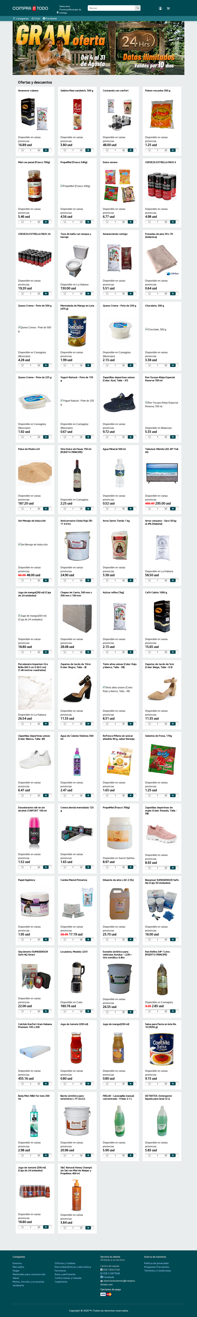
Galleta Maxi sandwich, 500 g (76, 90)
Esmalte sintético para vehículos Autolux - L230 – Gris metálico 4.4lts (117, 954)
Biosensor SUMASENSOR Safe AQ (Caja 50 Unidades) (162, 881)
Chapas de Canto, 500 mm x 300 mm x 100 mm (76, 594)
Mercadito (18, 1266)
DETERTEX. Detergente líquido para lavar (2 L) (158, 1097)
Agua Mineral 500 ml (114, 448)
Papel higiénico (26, 879)
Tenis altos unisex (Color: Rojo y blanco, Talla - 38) (120, 666)
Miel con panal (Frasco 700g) (34, 162)
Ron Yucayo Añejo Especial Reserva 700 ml (160, 379)
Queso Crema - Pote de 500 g (35, 305)
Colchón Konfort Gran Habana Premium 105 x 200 (35, 1026)
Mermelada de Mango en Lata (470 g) (77, 307)
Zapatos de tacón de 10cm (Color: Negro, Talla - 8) (75, 666)
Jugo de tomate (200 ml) (74, 1024)
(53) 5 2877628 (111, 1273)
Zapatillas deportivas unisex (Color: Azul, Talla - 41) (119, 379)
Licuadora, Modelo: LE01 (74, 951)
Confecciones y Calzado (68, 1277)
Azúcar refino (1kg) (113, 592)
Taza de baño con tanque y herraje (75, 235)
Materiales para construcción (29, 1274)
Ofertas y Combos (65, 1263)
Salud (16, 1277)
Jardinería (18, 1285)
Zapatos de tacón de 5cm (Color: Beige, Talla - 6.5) (159, 666)
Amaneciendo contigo (115, 233)
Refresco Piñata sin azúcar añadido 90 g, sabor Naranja (119, 737)
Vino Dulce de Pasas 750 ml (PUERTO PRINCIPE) (75, 450)
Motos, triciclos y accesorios (28, 1281)
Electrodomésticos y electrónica (73, 1266)
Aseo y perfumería (65, 1274)
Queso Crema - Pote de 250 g (119, 305)
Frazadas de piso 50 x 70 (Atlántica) (159, 235)
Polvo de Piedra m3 (29, 448)
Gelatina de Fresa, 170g (158, 735)
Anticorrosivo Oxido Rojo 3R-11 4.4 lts (76, 522)
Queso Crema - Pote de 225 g (35, 377)
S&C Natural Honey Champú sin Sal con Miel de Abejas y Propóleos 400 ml (76, 1170)
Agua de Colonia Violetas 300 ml (76, 737)
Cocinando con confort (116, 90)
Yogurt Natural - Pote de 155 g (76, 379)
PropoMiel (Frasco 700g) (116, 807)
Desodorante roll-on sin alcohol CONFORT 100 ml (32, 809)
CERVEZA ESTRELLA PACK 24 (34, 233)
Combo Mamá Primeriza (73, 879)
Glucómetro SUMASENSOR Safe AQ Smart (33, 953)
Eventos (17, 1263)
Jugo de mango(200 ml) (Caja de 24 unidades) (34, 594)
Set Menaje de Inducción (32, 520)
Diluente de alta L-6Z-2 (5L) (118, 879)
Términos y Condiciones (157, 1270)
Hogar (16, 1270)
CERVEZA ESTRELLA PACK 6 (160, 162)
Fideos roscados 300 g (157, 90)
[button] (20, 48)
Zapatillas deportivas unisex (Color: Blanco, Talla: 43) (34, 737)
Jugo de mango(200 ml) (116, 1024)
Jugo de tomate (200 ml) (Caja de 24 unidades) (32, 1169)
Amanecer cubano (28, 90)
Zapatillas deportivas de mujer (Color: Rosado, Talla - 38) (161, 810)
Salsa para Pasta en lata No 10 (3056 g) (160, 1026)
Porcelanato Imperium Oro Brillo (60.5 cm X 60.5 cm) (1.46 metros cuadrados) (33, 667)
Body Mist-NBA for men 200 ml (33, 1097)
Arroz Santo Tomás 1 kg (116, 520)
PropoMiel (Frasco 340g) (73, 162)
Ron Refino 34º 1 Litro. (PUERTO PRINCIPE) (157, 953)
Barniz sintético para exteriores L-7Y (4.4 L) (72, 1097)
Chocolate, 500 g (154, 305)
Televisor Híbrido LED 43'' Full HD (161, 450)
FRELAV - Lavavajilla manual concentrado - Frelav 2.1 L (118, 1097)
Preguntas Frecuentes (156, 1266)
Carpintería (61, 1281)
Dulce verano (110, 162)
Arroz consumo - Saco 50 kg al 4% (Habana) (160, 522)
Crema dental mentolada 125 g (77, 809)
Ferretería (60, 1270)
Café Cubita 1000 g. (156, 592)
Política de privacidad (156, 1263)
